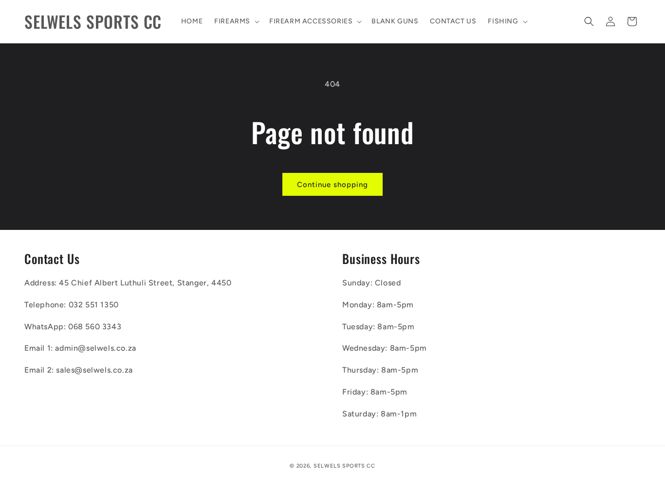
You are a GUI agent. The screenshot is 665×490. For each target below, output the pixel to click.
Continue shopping (332, 184)
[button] (235, 21)
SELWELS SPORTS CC (344, 466)
